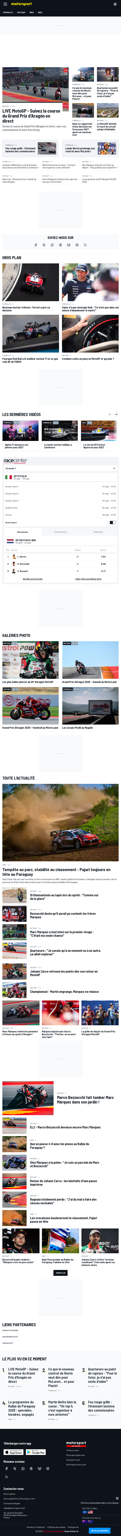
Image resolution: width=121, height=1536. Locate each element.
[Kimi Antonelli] (14, 563)
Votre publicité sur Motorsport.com (19, 1498)
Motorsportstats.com (76, 1464)
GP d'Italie (20, 476)
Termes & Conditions (35, 1527)
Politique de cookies (56, 1527)
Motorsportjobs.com (75, 1455)
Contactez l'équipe (12, 1503)
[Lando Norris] (14, 556)
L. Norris (21, 556)
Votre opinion (9, 1494)
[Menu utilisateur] (115, 4)
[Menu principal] (5, 4)
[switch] (112, 522)
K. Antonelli (23, 564)
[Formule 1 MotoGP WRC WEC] (60, 468)
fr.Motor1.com (72, 1450)
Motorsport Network (53, 1531)
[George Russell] (14, 571)
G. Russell (22, 571)
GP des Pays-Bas (25, 540)
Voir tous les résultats (88, 579)
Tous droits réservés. (74, 1531)
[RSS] (85, 245)
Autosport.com (73, 1460)
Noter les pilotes (32, 579)
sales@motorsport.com (14, 1508)
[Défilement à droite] (116, 414)
